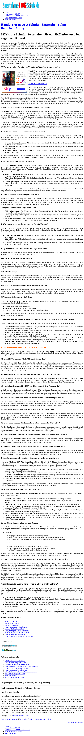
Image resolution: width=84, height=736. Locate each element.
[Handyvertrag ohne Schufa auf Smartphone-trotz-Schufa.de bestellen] (21, 9)
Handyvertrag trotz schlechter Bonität (17, 632)
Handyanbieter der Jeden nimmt (15, 634)
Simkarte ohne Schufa (12, 623)
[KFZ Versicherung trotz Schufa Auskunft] (9, 646)
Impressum (70, 722)
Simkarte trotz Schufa (12, 625)
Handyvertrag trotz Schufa (13, 18)
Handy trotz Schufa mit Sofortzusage (17, 668)
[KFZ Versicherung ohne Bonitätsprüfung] (9, 651)
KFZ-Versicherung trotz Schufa (15, 674)
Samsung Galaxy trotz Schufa (14, 629)
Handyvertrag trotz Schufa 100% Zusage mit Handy (22, 666)
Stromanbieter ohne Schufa (42, 719)
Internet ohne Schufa (25, 719)
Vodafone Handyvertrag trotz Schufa (17, 664)
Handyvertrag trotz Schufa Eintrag (16, 627)
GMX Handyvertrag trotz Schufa (15, 663)
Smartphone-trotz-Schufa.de (22, 715)
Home (7, 12)
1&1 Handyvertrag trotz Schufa (15, 661)
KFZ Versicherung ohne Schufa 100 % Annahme (21, 672)
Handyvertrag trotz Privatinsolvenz (16, 670)
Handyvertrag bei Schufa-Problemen (17, 631)
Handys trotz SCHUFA (17, 15)
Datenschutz (79, 722)
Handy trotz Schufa (11, 621)
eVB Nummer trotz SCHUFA (14, 677)
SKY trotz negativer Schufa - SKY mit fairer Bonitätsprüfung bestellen (30, 67)
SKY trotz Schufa (10, 19)
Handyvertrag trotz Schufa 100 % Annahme (19, 636)
